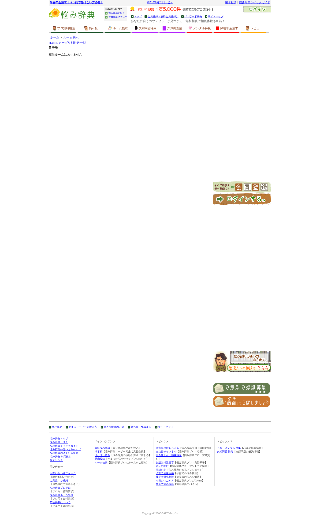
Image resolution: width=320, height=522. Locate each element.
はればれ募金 (102, 455)
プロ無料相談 (66, 28)
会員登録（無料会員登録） (163, 16)
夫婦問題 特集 (225, 451)
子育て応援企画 (165, 473)
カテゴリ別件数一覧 (72, 43)
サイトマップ (215, 16)
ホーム (54, 37)
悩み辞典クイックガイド (254, 2)
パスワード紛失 (193, 16)
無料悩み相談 (102, 448)
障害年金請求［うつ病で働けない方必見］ (76, 2)
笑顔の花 (161, 469)
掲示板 (93, 28)
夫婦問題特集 (147, 28)
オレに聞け (162, 466)
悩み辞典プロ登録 (60, 487)
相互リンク (56, 460)
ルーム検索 (120, 28)
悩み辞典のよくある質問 (64, 452)
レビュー (256, 28)
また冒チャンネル (166, 451)
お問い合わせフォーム (63, 473)
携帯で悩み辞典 (165, 484)
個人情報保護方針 (114, 426)
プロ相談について (117, 17)
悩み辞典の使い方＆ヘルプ (65, 449)
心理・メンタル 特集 (229, 448)
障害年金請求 (229, 28)
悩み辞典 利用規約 (60, 456)
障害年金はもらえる (167, 448)
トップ (138, 16)
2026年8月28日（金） (160, 2)
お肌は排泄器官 (165, 462)
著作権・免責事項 (141, 426)
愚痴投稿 (100, 458)
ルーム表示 (71, 37)
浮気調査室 (174, 28)
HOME (53, 43)
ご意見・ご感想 (59, 480)
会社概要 (57, 426)
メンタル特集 (202, 28)
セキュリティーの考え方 (83, 426)
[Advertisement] (242, 111)
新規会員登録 (242, 187)
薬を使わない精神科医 (169, 455)
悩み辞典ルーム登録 (61, 495)
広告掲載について (60, 502)
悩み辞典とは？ (116, 13)
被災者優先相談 (165, 476)
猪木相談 (230, 2)
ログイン (257, 9)
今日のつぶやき (165, 480)
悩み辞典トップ (59, 438)
